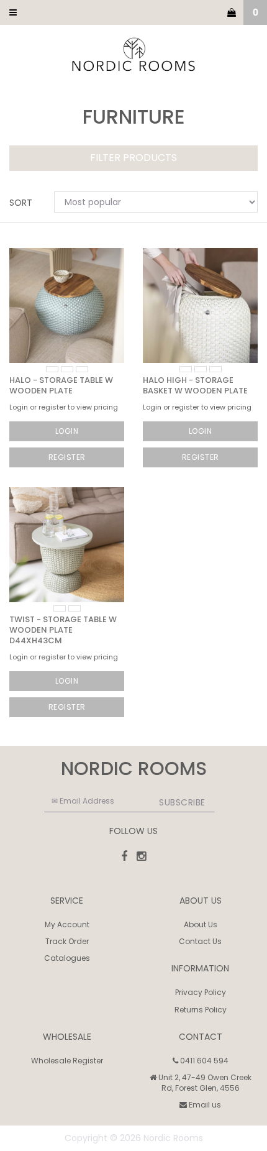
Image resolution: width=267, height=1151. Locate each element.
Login (67, 431)
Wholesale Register (67, 1060)
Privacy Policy (200, 992)
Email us (204, 1104)
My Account (67, 924)
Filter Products (133, 158)
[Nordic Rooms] (133, 55)
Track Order (67, 941)
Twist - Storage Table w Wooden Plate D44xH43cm (63, 629)
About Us (200, 924)
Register (67, 457)
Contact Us (200, 941)
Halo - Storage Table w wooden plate (61, 385)
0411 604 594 (203, 1060)
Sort (20, 202)
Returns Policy (200, 1009)
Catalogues (67, 958)
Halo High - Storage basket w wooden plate (195, 385)
